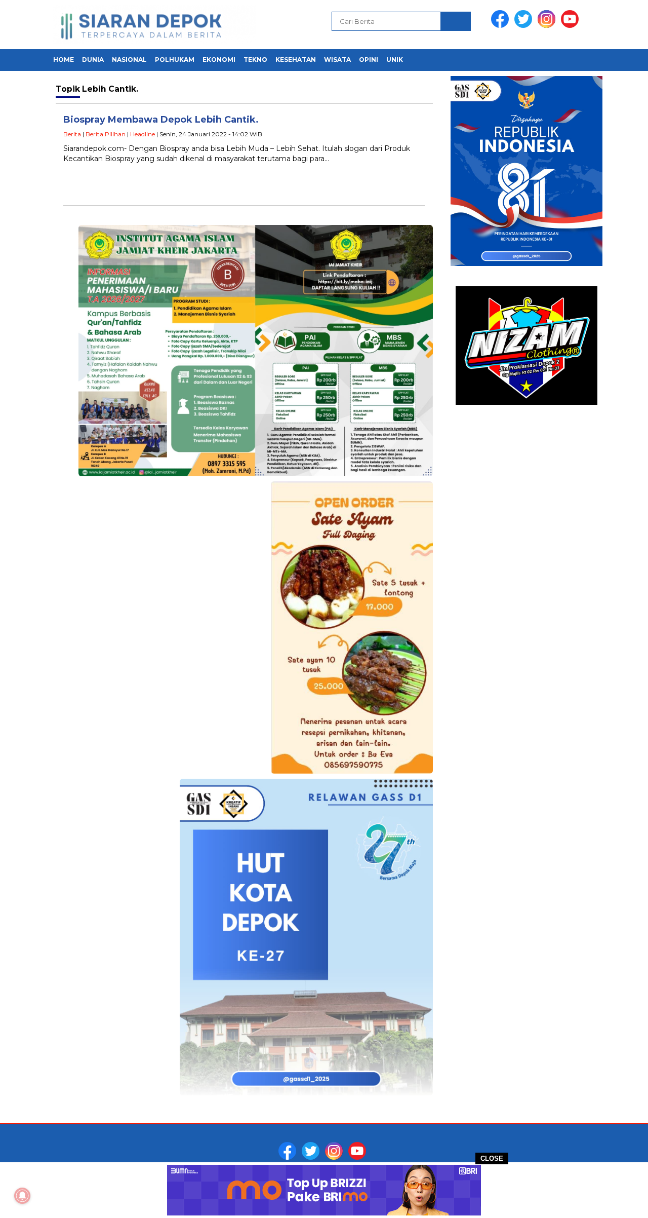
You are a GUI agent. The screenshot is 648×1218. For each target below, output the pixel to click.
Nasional (129, 59)
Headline (142, 134)
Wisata (337, 59)
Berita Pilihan (106, 134)
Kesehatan (295, 59)
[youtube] (571, 25)
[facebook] (501, 25)
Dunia (93, 59)
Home (63, 59)
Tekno (255, 59)
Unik (394, 59)
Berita (72, 134)
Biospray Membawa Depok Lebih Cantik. (161, 119)
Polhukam (174, 59)
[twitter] (525, 25)
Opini (368, 59)
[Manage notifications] (22, 1196)
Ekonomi (218, 59)
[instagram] (548, 25)
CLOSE (491, 1158)
